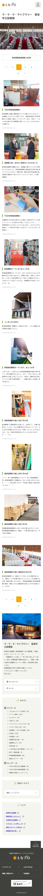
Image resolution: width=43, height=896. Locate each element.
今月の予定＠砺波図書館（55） (19, 769)
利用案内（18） (14, 736)
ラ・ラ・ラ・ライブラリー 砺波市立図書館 (21, 16)
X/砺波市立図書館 (12, 820)
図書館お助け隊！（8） (17, 740)
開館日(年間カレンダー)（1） (19, 773)
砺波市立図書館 (11, 813)
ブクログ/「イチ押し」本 (14, 824)
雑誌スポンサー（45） (16, 759)
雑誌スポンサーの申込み (14, 827)
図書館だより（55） (16, 743)
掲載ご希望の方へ (8, 873)
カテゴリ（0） (12, 708)
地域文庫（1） (14, 746)
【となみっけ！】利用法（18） (19, 711)
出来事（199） (14, 733)
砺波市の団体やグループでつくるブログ (21, 853)
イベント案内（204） (16, 714)
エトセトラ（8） (14, 717)
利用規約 (26, 873)
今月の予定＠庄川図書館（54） (19, 766)
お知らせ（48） (14, 721)
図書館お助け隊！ (12, 831)
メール (11, 688)
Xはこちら (7, 673)
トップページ (6, 867)
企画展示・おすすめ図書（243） (20, 730)
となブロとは (28, 867)
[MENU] (38, 5)
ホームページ (13, 682)
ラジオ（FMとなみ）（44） (18, 727)
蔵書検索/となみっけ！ (13, 816)
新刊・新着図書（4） (16, 752)
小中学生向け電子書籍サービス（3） (21, 749)
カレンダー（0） (12, 763)
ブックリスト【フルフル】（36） (20, 724)
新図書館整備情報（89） (17, 755)
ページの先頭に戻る (36, 845)
